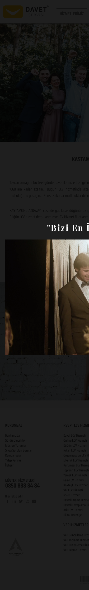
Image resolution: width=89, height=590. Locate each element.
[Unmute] (19, 348)
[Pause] (11, 348)
